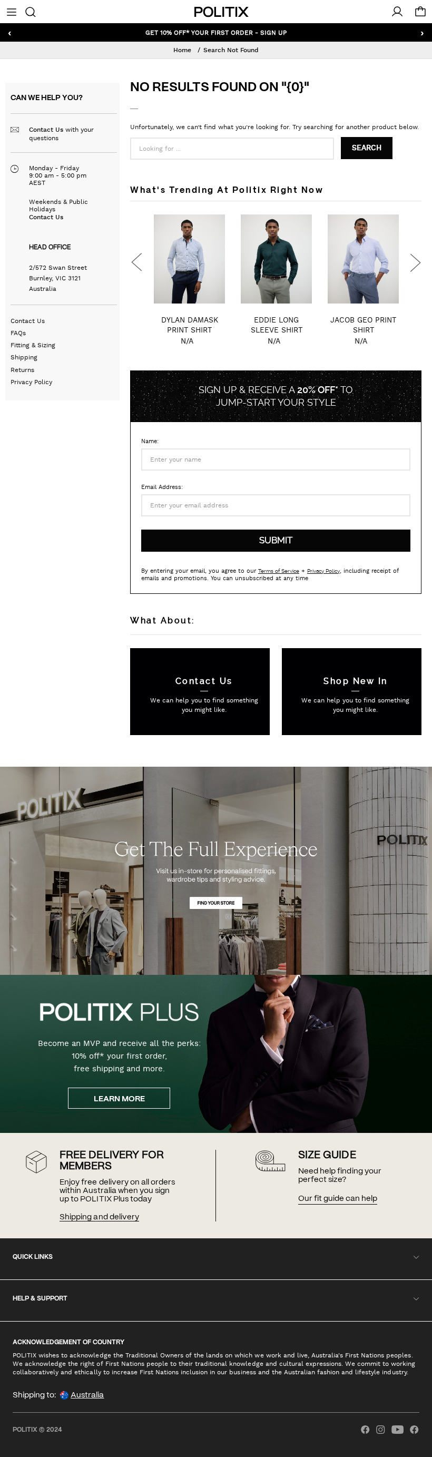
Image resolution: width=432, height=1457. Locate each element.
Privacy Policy (31, 382)
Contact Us (46, 129)
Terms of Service (278, 571)
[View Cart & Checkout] (420, 14)
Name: (150, 441)
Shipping (24, 357)
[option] (189, 289)
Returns (22, 370)
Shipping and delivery (99, 1217)
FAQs (18, 333)
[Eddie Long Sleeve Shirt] (276, 259)
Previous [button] (136, 262)
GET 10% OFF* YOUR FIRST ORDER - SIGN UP (216, 32)
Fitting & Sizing (33, 345)
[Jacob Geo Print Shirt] (363, 259)
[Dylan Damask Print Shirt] (189, 259)
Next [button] (415, 262)
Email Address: (162, 487)
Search (366, 148)
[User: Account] (397, 11)
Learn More (119, 1099)
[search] (30, 11)
